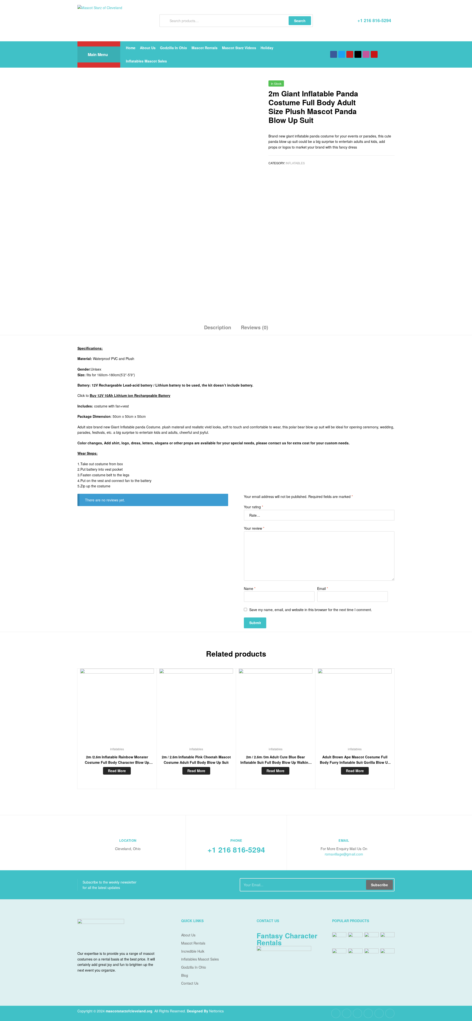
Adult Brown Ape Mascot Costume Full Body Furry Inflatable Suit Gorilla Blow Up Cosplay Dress (355, 759)
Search (300, 20)
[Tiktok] (357, 54)
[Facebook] (333, 54)
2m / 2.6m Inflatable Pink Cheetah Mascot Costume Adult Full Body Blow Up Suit (196, 759)
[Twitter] (341, 54)
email (344, 840)
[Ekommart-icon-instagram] (366, 54)
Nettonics (216, 1010)
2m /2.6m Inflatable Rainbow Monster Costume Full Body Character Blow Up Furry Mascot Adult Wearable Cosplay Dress (117, 759)
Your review (254, 528)
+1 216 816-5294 (236, 849)
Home (130, 47)
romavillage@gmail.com (344, 854)
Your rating (253, 506)
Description (217, 327)
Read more (117, 770)
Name (249, 588)
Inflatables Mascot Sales (146, 61)
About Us (148, 47)
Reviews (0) (254, 327)
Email (322, 588)
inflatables (295, 163)
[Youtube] (349, 54)
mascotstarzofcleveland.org (129, 1010)
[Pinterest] (368, 1013)
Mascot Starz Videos (239, 47)
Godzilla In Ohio (173, 47)
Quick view (117, 709)
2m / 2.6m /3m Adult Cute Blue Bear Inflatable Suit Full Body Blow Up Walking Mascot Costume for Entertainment (275, 759)
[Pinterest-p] (374, 54)
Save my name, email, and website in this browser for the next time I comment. (310, 609)
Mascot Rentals (205, 47)
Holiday (267, 47)
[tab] (217, 329)
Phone (236, 840)
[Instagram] (379, 1013)
